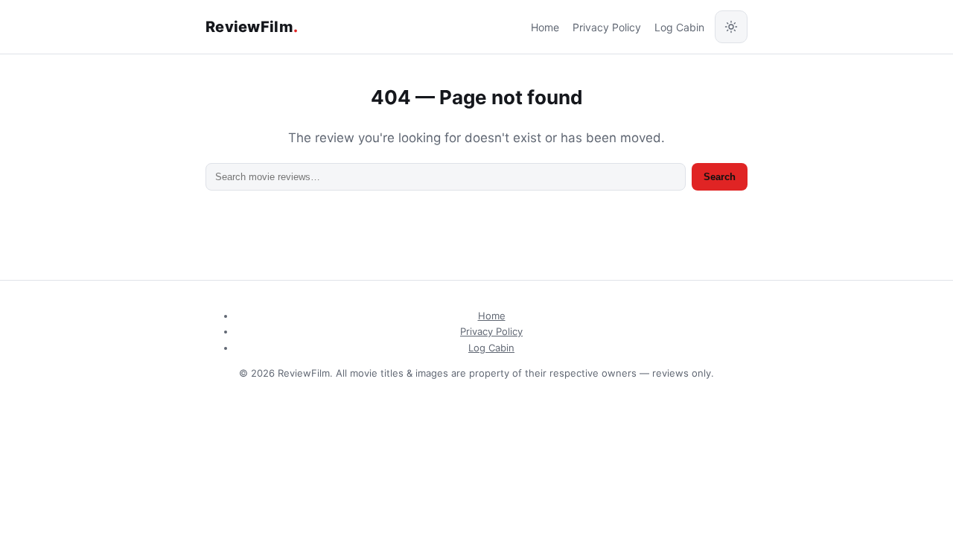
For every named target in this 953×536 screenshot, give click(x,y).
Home (545, 27)
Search (720, 176)
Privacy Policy (607, 27)
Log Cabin (679, 27)
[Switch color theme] (731, 26)
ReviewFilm (251, 27)
